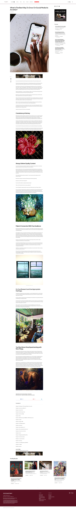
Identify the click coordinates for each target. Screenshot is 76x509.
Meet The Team (41, 494)
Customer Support (41, 500)
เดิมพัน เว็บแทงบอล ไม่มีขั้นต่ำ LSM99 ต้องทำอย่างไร (26, 417)
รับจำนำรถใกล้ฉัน (21, 413)
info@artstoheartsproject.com (6, 495)
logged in (21, 450)
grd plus (20, 446)
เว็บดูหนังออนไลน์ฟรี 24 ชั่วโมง (23, 434)
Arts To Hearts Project (7, 493)
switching (20, 440)
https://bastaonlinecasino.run (23, 429)
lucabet (20, 419)
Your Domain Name (22, 436)
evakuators (20, 425)
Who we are (49, 494)
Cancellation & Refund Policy (42, 498)
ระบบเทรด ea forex (21, 438)
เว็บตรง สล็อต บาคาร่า (22, 427)
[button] (69, 2)
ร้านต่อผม (20, 444)
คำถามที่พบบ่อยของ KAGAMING (23, 442)
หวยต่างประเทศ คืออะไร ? (22, 408)
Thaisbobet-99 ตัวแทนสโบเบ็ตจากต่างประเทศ (25, 406)
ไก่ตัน (20, 415)
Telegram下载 (21, 421)
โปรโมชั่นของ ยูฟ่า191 (22, 423)
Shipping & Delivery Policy (42, 499)
